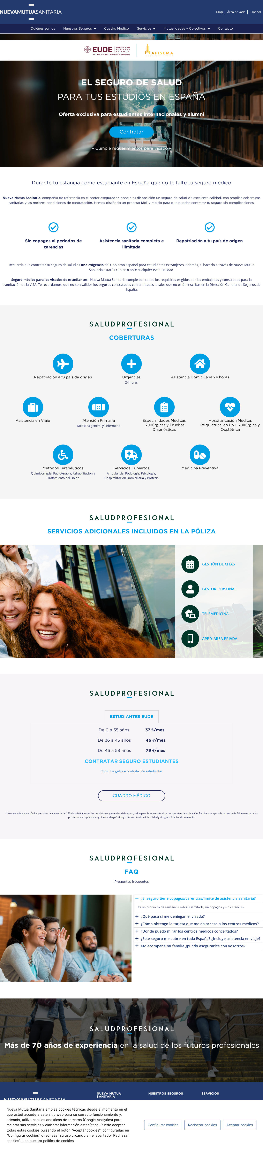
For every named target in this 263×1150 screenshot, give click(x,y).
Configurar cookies (163, 1125)
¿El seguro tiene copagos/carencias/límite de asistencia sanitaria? (198, 898)
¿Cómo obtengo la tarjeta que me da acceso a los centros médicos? (200, 923)
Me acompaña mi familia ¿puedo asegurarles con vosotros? (193, 945)
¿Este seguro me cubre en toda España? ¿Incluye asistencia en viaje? (200, 938)
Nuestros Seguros (77, 28)
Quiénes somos (42, 28)
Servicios (144, 28)
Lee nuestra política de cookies (48, 1141)
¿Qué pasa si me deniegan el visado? (173, 916)
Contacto (225, 28)
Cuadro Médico (116, 28)
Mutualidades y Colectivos (185, 28)
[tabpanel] (131, 752)
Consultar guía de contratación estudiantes (131, 771)
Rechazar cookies (202, 1125)
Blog (219, 12)
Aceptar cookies (239, 1125)
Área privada (236, 12)
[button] (198, 898)
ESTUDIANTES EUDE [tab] (131, 717)
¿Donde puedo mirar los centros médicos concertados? (189, 931)
